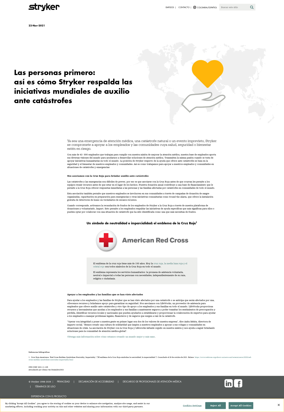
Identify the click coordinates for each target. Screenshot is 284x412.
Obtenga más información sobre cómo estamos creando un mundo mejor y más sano (111, 336)
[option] (142, 82)
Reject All (215, 405)
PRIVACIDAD (63, 381)
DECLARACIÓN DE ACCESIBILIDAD (96, 381)
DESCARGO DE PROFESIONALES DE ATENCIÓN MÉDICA (152, 381)
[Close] (278, 405)
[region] (142, 405)
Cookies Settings (192, 405)
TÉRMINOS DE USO (45, 386)
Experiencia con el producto (48, 396)
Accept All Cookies (240, 405)
